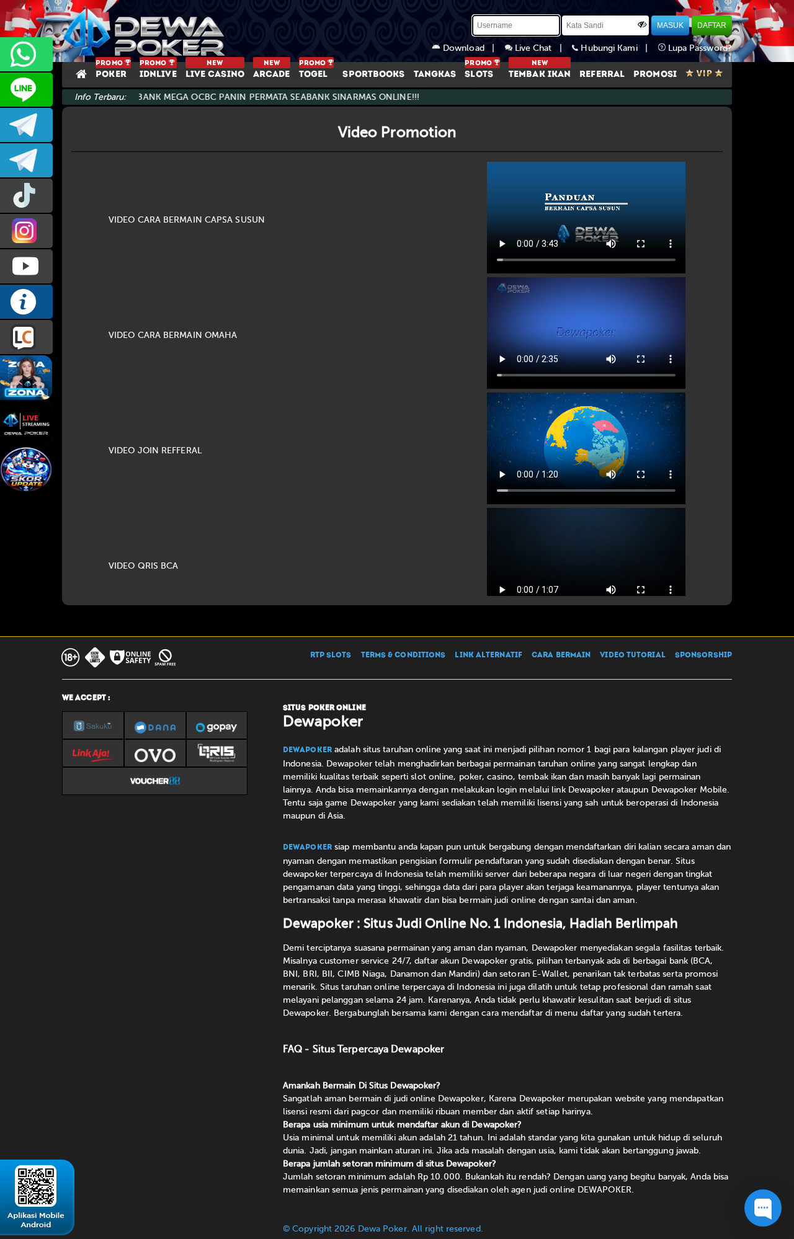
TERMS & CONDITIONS (403, 655)
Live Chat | (542, 48)
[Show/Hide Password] (642, 24)
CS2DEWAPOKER (26, 90)
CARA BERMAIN (561, 655)
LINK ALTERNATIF (488, 655)
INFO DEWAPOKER (26, 302)
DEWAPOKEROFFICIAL (26, 266)
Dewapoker (307, 750)
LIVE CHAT (26, 337)
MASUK (670, 25)
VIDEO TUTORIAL (632, 655)
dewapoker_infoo (26, 125)
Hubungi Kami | (618, 48)
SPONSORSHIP (703, 655)
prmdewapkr (26, 196)
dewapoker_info (26, 160)
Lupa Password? (699, 48)
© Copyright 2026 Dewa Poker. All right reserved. (383, 1228)
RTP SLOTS (331, 655)
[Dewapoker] (146, 31)
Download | (472, 48)
